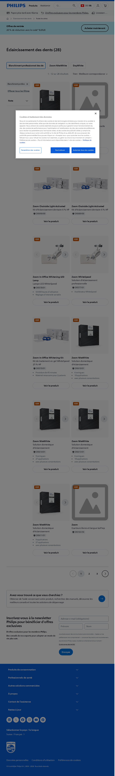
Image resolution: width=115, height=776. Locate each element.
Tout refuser (59, 150)
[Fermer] (95, 113)
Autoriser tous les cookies (82, 150)
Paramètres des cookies (29, 150)
